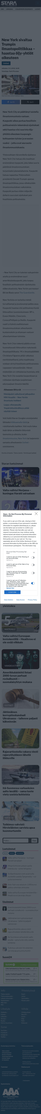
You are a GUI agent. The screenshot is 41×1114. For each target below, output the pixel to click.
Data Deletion (8, 600)
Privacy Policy (32, 600)
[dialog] (20, 557)
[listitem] (20, 552)
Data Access (20, 600)
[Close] (37, 514)
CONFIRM (12, 592)
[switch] (33, 557)
